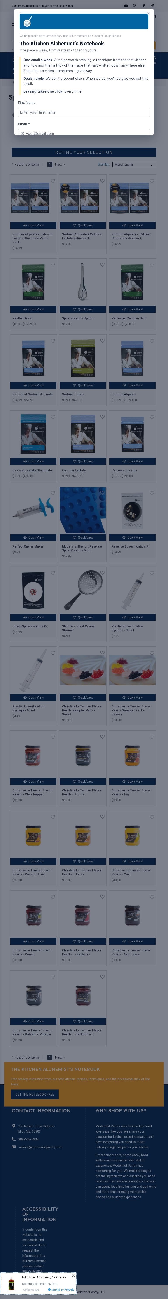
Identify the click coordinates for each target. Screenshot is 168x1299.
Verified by (62, 1289)
